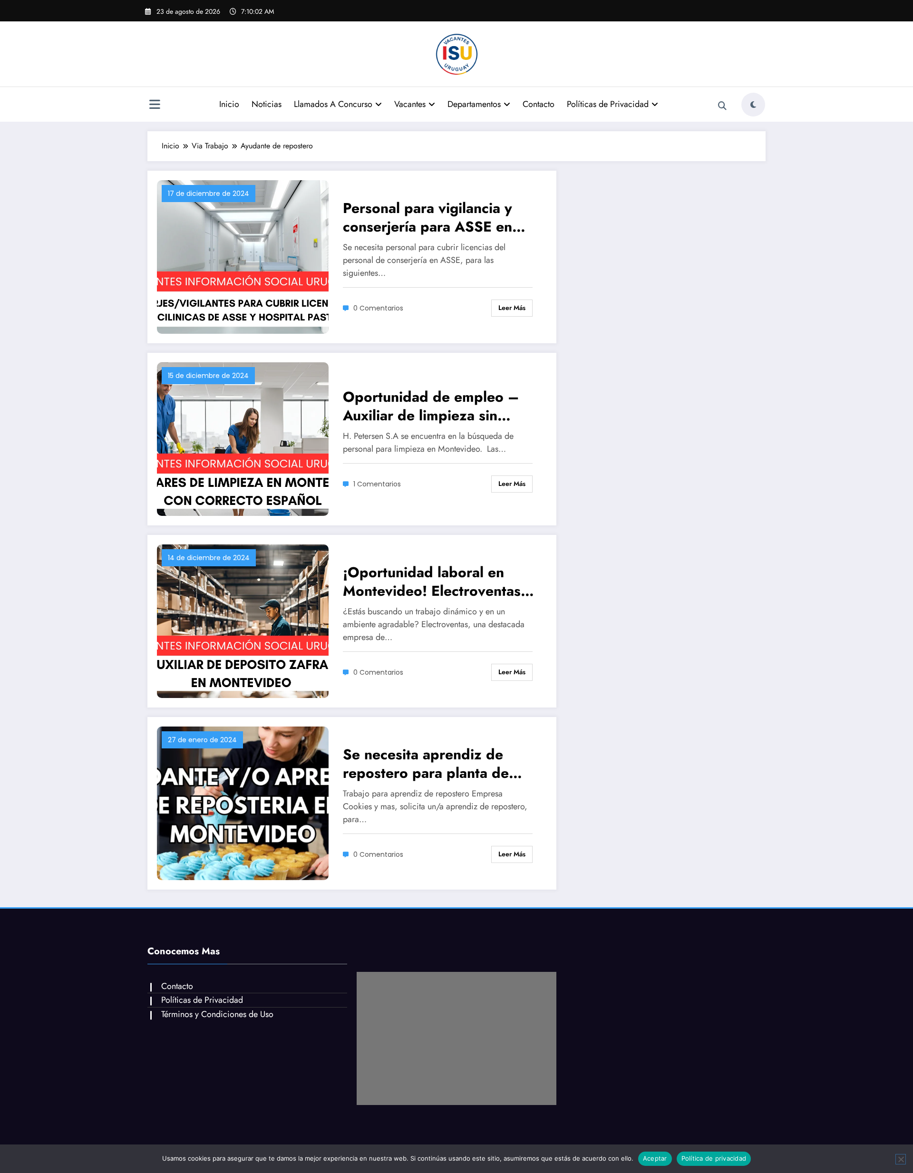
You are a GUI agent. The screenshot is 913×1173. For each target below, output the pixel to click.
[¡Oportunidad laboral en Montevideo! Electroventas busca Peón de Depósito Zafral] (243, 620)
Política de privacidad (714, 1158)
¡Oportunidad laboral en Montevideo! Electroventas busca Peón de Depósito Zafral (432, 581)
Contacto (538, 104)
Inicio (229, 104)
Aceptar (655, 1158)
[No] (900, 1159)
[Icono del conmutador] (154, 105)
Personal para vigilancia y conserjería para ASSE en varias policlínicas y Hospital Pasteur (437, 217)
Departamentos (474, 104)
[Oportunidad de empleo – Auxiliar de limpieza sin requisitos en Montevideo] (243, 438)
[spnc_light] (753, 104)
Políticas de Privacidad (608, 104)
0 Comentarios (378, 308)
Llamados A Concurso (333, 104)
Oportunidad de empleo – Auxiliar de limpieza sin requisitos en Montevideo (431, 406)
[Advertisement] (456, 1038)
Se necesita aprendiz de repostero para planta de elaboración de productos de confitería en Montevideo (439, 763)
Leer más (511, 307)
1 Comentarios (377, 484)
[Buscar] (722, 106)
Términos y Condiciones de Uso (217, 1014)
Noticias (267, 104)
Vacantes (410, 104)
